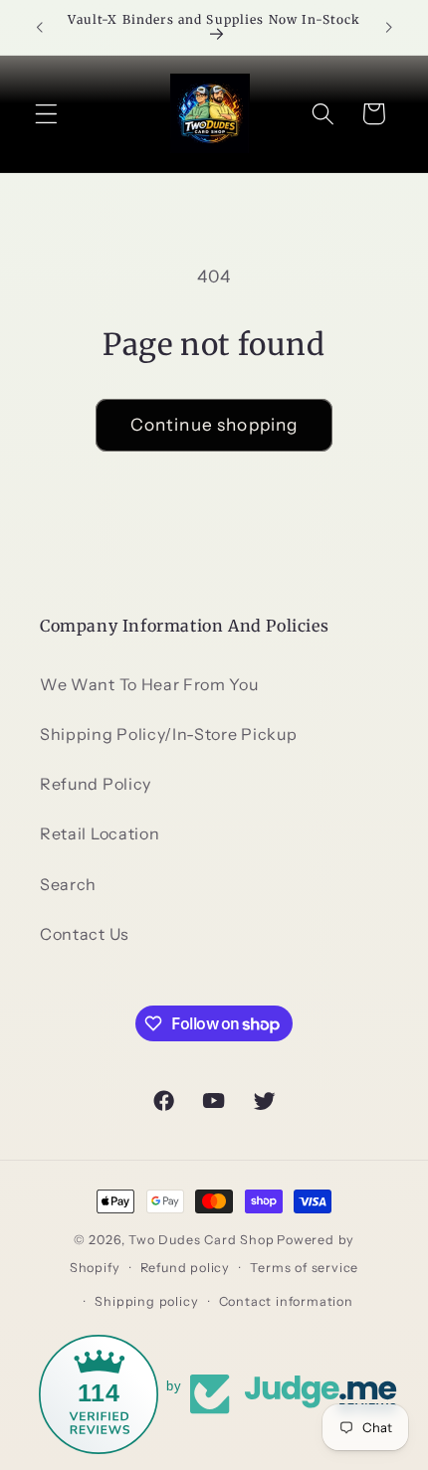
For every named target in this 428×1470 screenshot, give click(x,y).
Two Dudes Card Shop (201, 1239)
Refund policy (185, 1267)
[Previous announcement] (39, 27)
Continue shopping (214, 424)
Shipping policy (146, 1301)
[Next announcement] (389, 27)
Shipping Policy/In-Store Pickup (168, 734)
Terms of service (304, 1267)
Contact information (286, 1301)
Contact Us (84, 934)
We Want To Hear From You (149, 684)
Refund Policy (95, 784)
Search (68, 884)
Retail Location (99, 833)
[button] (46, 114)
